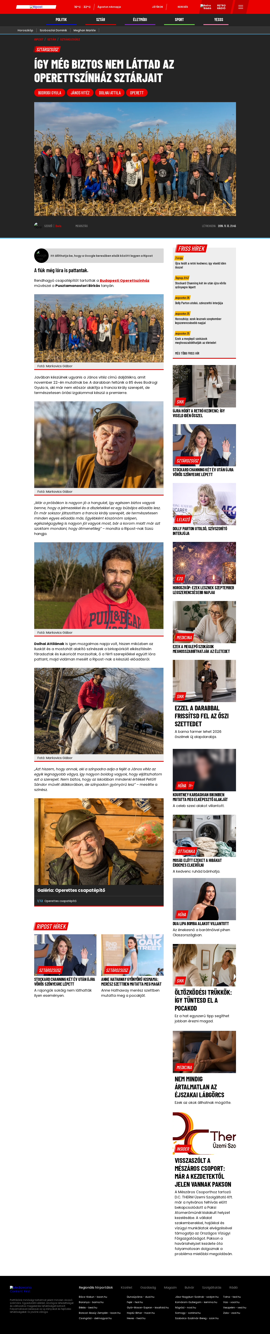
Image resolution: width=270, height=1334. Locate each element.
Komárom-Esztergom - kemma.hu (196, 1302)
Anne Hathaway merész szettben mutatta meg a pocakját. (130, 993)
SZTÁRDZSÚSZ (70, 39)
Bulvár (189, 1287)
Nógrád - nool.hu (185, 1307)
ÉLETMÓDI (140, 19)
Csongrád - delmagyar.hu (95, 1318)
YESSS (218, 19)
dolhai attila (110, 92)
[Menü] (240, 7)
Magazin (170, 1287)
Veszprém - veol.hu (234, 1307)
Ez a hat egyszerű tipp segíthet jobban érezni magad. (202, 1018)
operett (136, 92)
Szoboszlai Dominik (53, 30)
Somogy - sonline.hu (188, 1313)
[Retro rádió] (204, 8)
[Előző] (148, 901)
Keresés (183, 7)
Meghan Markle (85, 30)
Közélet (126, 1287)
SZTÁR (100, 19)
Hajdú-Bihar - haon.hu (141, 1313)
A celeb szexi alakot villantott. (198, 805)
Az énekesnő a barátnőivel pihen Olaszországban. (201, 932)
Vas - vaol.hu (231, 1302)
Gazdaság (148, 1287)
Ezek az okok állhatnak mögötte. (203, 1102)
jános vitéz (80, 92)
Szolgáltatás (211, 1287)
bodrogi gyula (49, 92)
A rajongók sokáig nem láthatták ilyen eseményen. (63, 993)
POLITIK (61, 19)
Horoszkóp (25, 30)
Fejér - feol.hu (135, 1302)
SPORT (179, 19)
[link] (50, 970)
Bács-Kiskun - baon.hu (93, 1297)
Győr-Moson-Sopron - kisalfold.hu (148, 1307)
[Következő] (157, 901)
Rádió (233, 1287)
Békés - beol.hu (88, 1307)
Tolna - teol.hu (232, 1297)
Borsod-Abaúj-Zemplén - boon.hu (100, 1313)
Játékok (157, 7)
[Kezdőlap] (36, 7)
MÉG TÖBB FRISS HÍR (187, 353)
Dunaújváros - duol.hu (140, 1297)
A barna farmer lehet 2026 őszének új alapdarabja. (198, 734)
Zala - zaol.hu (231, 1313)
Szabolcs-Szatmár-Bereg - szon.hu (197, 1318)
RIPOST (38, 39)
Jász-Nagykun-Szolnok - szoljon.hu (197, 1297)
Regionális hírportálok (96, 1287)
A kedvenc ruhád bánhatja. (196, 871)
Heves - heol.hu (136, 1318)
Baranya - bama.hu (91, 1302)
